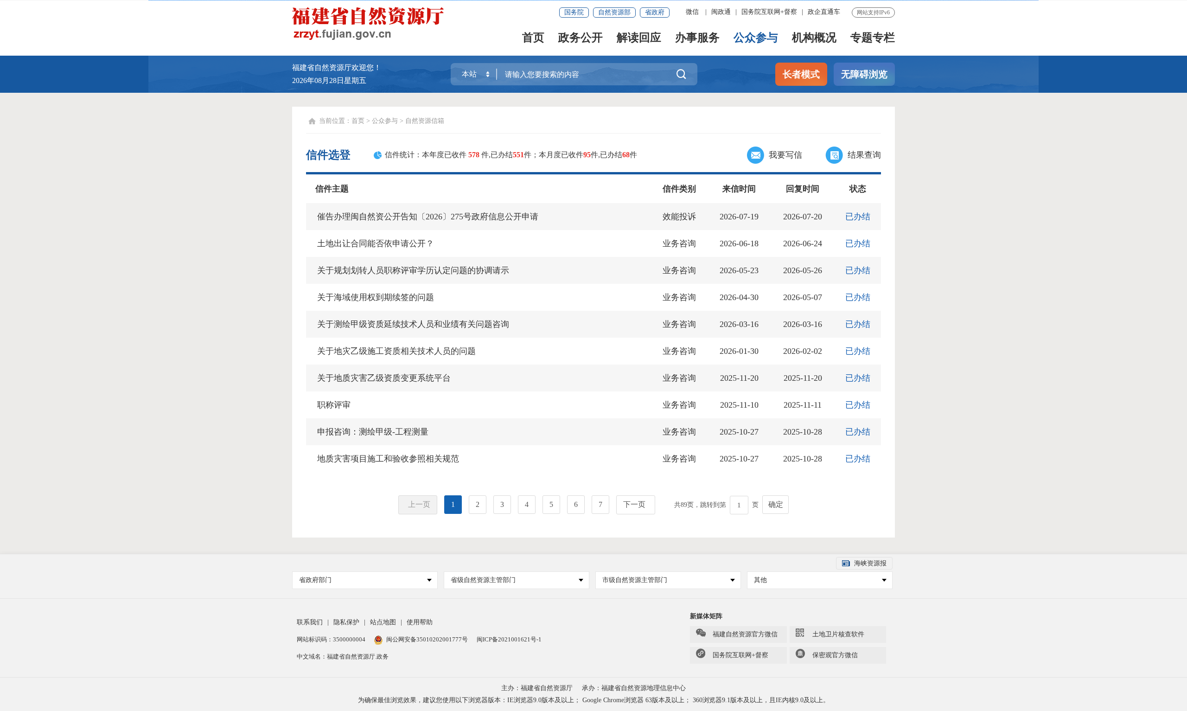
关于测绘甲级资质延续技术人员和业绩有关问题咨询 (413, 324)
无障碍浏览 (864, 74)
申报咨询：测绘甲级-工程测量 (372, 431)
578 (473, 155)
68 (626, 155)
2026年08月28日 (318, 80)
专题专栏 (872, 38)
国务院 (574, 12)
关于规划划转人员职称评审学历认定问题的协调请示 (413, 270)
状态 (857, 188)
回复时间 (802, 188)
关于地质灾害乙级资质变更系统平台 (384, 378)
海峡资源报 (870, 563)
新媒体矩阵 (706, 616)
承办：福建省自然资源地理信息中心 (634, 688)
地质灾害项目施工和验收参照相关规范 (388, 458)
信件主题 (332, 188)
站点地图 (383, 622)
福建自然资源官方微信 (745, 634)
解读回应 (639, 38)
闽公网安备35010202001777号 (427, 639)
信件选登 (328, 155)
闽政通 (721, 11)
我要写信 (785, 155)
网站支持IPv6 (873, 12)
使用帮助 (420, 622)
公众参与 (756, 38)
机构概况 (814, 38)
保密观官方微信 (835, 655)
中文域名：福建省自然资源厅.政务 (343, 656)
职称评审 (334, 405)
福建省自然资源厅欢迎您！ (336, 67)
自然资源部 (614, 12)
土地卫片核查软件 (838, 634)
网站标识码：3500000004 (332, 639)
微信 (692, 11)
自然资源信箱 (424, 120)
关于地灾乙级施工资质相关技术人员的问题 (396, 351)
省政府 (654, 12)
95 (587, 155)
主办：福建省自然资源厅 (537, 688)
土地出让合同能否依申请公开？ (375, 243)
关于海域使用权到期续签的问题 (375, 297)
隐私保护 (346, 622)
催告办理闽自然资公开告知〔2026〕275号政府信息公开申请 (427, 216)
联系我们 (310, 622)
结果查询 (864, 155)
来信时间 (739, 188)
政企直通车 (824, 11)
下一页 (634, 504)
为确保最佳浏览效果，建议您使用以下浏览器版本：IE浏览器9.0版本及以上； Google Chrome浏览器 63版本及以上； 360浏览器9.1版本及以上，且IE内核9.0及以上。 (594, 700)
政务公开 (580, 38)
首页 (533, 38)
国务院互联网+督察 (769, 11)
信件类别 (679, 188)
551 (518, 155)
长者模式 (801, 74)
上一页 (419, 504)
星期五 (355, 80)
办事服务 (697, 38)
